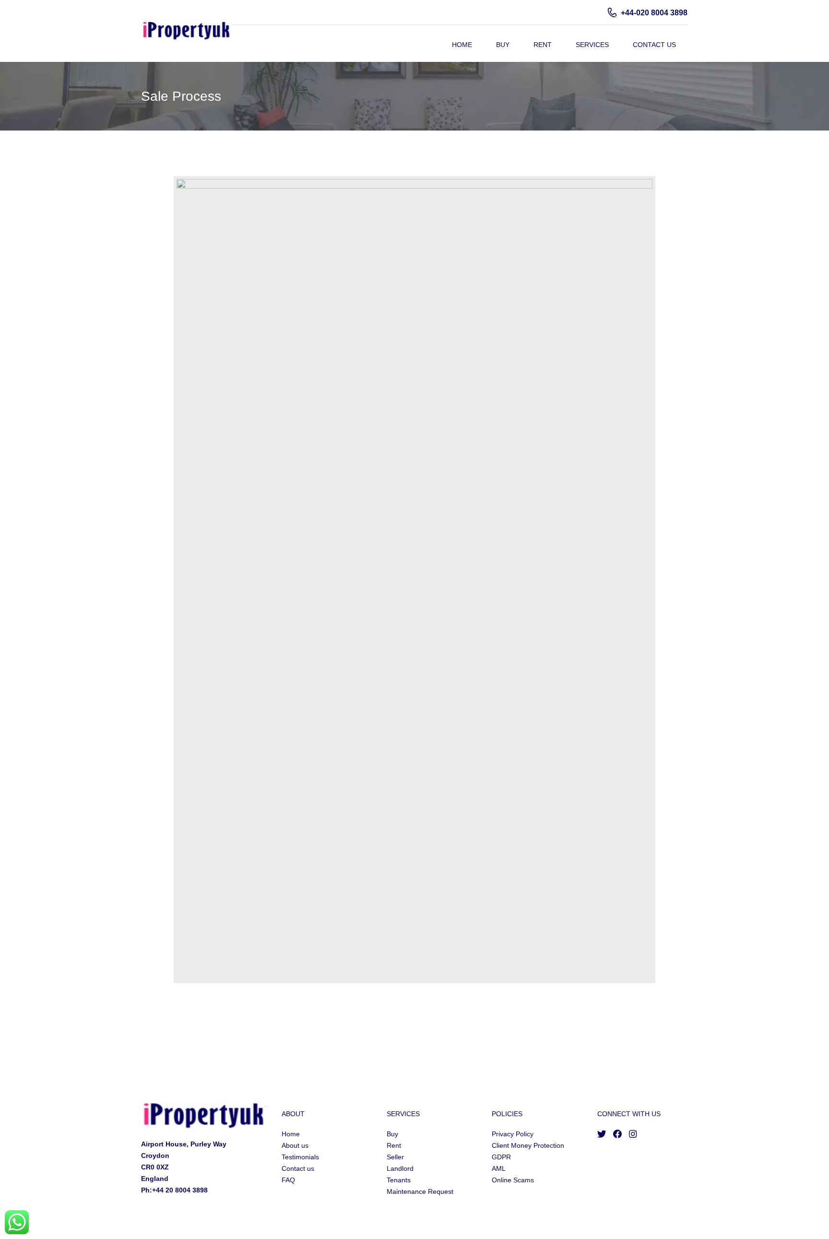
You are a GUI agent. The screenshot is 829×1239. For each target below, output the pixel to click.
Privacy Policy (512, 1134)
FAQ (288, 1180)
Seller (395, 1157)
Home (462, 44)
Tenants (399, 1180)
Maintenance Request (420, 1191)
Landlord (400, 1168)
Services (592, 44)
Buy (502, 44)
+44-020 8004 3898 (654, 13)
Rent (542, 44)
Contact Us (654, 44)
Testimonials (300, 1157)
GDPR (501, 1157)
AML (499, 1168)
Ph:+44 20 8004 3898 (174, 1190)
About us (295, 1145)
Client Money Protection (528, 1145)
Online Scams (513, 1180)
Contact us (298, 1168)
